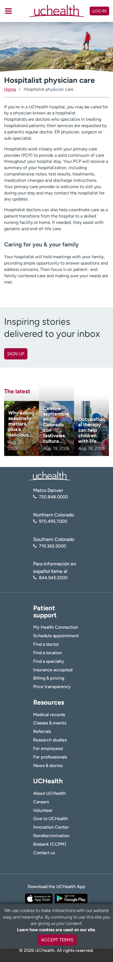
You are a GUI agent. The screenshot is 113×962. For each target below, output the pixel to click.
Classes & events (49, 722)
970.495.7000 (53, 521)
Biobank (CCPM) (49, 844)
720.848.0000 (53, 496)
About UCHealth (49, 793)
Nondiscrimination (51, 835)
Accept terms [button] (57, 939)
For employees (48, 748)
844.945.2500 (53, 577)
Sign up (15, 353)
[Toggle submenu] (8, 11)
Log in (99, 11)
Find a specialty (48, 661)
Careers (41, 801)
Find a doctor (46, 644)
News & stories (48, 765)
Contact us (44, 852)
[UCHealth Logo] (49, 475)
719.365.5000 (52, 546)
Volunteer (43, 810)
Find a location (47, 652)
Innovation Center (51, 827)
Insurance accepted (52, 669)
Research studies (50, 740)
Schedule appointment (56, 635)
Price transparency (52, 686)
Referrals (42, 731)
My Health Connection (55, 627)
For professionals (50, 757)
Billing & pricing (48, 678)
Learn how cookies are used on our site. (56, 929)
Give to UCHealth (50, 818)
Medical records (49, 714)
